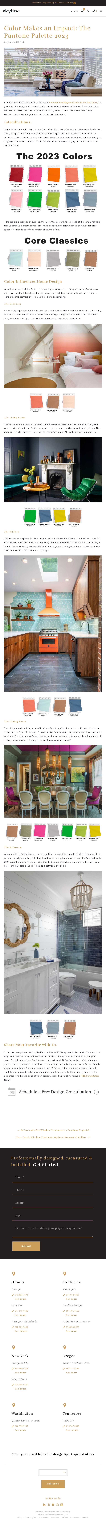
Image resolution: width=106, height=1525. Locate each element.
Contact (74, 11)
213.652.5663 (72, 1295)
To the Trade (53, 1498)
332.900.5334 (21, 1368)
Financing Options (43, 1511)
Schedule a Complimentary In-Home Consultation (52, 3)
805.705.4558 (72, 1311)
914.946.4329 (21, 1385)
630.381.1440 (21, 1327)
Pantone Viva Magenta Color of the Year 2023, (73, 102)
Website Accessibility (61, 1511)
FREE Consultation (90, 1076)
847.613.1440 (21, 1311)
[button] (82, 11)
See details (21, 1331)
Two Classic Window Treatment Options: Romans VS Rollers (51, 1137)
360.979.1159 (21, 1426)
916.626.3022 (72, 1327)
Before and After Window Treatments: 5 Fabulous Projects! (55, 1130)
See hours (20, 1299)
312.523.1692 (21, 1295)
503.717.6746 (72, 1368)
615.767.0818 (72, 1426)
